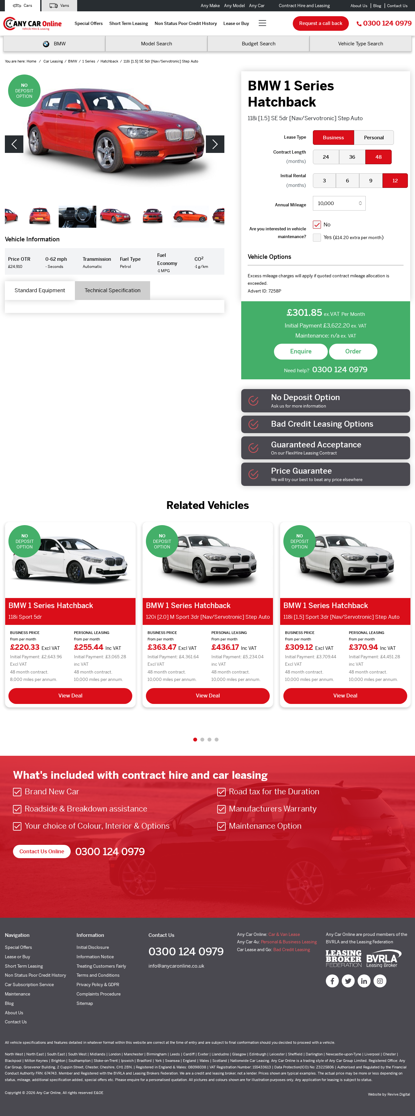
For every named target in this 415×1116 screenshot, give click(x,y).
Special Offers (89, 23)
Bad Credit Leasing (291, 949)
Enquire (301, 351)
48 (378, 157)
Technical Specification (112, 290)
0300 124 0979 (387, 23)
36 (352, 157)
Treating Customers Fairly (101, 966)
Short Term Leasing (128, 23)
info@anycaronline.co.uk (176, 966)
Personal (374, 137)
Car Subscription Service (29, 984)
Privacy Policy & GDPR (98, 984)
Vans (64, 5)
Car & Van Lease (284, 934)
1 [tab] (195, 740)
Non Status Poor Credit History (186, 23)
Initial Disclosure (93, 947)
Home (32, 61)
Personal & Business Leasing (289, 942)
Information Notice (95, 957)
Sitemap (85, 1003)
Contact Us (397, 5)
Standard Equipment (40, 290)
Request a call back (320, 23)
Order (353, 351)
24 (326, 157)
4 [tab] (217, 740)
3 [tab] (209, 740)
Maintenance (17, 994)
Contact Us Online (41, 851)
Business (333, 137)
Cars (27, 5)
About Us (358, 5)
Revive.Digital (398, 1094)
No (327, 224)
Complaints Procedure (99, 994)
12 (395, 181)
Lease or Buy (236, 23)
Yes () (354, 237)
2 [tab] (202, 740)
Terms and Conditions (98, 975)
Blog (377, 5)
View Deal (70, 695)
